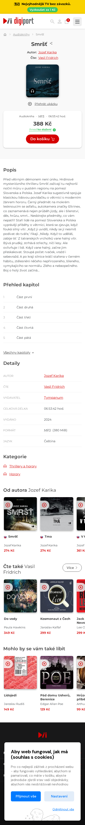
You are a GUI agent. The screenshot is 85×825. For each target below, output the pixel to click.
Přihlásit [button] (59, 21)
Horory (14, 474)
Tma (48, 536)
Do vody (10, 619)
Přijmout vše (26, 796)
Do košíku (40, 139)
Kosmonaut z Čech (55, 619)
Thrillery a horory (23, 466)
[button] (43, 104)
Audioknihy (21, 34)
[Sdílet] (51, 43)
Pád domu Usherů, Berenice (55, 697)
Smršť (13, 536)
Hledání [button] (52, 21)
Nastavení (59, 796)
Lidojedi (10, 695)
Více (70, 568)
